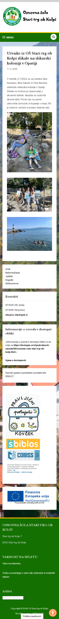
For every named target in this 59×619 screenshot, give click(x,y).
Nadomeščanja (12, 273)
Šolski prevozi (11, 283)
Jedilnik (9, 276)
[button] (8, 37)
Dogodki (9, 280)
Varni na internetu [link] (11, 563)
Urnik (7, 269)
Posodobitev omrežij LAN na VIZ (29, 503)
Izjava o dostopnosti (15, 360)
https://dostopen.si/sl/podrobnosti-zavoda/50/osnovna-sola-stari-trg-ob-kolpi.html (27, 348)
